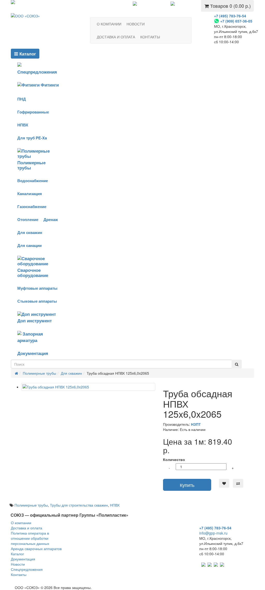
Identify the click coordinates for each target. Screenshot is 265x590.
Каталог (27, 54)
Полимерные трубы (31, 165)
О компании (21, 522)
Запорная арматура (30, 337)
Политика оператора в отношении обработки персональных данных (30, 538)
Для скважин (29, 232)
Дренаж (50, 219)
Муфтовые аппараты (37, 288)
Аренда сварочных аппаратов (36, 548)
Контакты (18, 574)
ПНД (21, 99)
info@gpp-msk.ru (213, 533)
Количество (174, 459)
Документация (32, 353)
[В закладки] (224, 483)
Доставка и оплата (26, 527)
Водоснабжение (32, 180)
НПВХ (22, 125)
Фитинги (50, 85)
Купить (187, 484)
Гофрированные (33, 112)
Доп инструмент (34, 320)
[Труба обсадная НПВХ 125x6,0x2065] (88, 387)
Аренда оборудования (36, 2)
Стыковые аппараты (37, 301)
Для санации (29, 245)
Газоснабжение (31, 206)
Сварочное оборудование (32, 272)
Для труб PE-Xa (32, 138)
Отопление (27, 219)
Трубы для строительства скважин (79, 505)
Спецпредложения (154, 4)
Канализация (29, 193)
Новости (18, 564)
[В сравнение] (238, 483)
